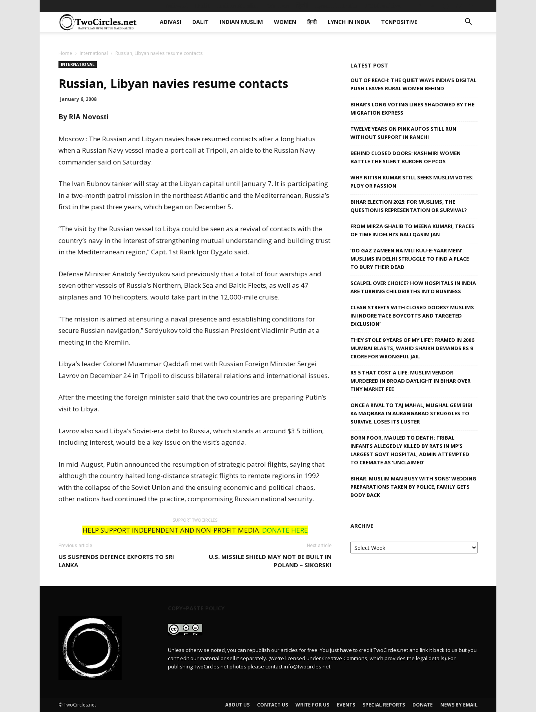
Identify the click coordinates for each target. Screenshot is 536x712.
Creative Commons (344, 658)
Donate (422, 704)
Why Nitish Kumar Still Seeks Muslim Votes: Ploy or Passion (412, 181)
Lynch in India (336, 5)
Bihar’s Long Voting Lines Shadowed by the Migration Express (412, 108)
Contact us (272, 704)
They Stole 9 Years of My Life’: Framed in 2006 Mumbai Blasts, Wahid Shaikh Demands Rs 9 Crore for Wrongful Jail (412, 348)
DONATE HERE (285, 530)
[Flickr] (433, 6)
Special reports (384, 704)
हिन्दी (302, 5)
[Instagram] (446, 6)
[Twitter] (459, 6)
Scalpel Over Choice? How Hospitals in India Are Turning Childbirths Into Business (413, 287)
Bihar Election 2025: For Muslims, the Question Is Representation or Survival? (408, 206)
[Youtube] (472, 6)
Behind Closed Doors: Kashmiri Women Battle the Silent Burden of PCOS (405, 157)
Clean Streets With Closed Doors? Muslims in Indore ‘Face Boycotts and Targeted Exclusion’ (412, 315)
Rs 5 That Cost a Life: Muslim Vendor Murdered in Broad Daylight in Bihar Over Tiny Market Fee (410, 381)
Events (346, 704)
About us (237, 704)
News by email (459, 704)
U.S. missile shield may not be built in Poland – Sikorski (270, 561)
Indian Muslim (238, 5)
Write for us (312, 704)
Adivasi (177, 5)
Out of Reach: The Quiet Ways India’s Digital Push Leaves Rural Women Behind (413, 84)
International (94, 53)
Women (278, 5)
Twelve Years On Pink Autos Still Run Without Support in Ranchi (403, 133)
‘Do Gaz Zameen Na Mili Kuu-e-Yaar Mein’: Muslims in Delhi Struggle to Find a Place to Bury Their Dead (409, 258)
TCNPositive (383, 5)
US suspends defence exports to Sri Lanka (116, 561)
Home (65, 53)
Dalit (202, 5)
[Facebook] (420, 6)
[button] (468, 22)
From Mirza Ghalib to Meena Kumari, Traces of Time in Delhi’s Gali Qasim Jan (412, 230)
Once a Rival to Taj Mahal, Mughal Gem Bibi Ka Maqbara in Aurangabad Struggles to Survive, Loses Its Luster (411, 413)
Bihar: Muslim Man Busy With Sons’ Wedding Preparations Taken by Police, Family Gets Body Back (413, 486)
